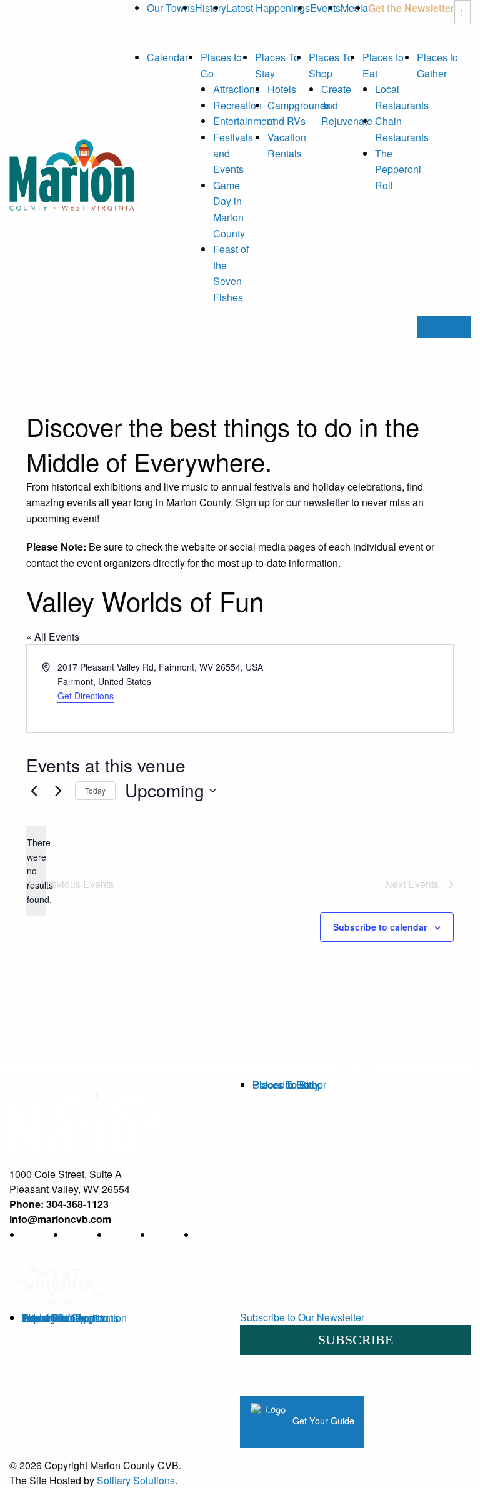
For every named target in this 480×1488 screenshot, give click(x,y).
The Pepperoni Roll (398, 169)
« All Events (52, 636)
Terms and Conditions (70, 1318)
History (210, 8)
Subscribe (355, 1339)
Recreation (237, 105)
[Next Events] (58, 790)
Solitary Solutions (136, 1480)
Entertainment (244, 121)
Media (354, 8)
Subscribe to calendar (380, 927)
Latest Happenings (268, 8)
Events (325, 8)
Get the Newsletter (411, 8)
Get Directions (86, 695)
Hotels (282, 89)
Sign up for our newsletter (292, 502)
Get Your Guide (322, 1420)
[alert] (36, 871)
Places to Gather (289, 1084)
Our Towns (171, 8)
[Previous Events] (33, 790)
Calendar (167, 57)
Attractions (236, 89)
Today (95, 790)
